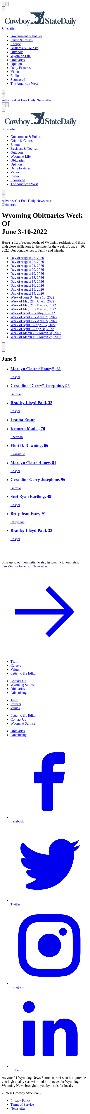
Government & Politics (26, 36)
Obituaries (17, 60)
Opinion (16, 64)
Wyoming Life (20, 56)
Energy (15, 44)
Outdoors (16, 52)
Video (14, 72)
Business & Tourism (24, 48)
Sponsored (17, 79)
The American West (24, 83)
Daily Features (20, 68)
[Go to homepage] (45, 19)
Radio (14, 75)
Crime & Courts (21, 40)
